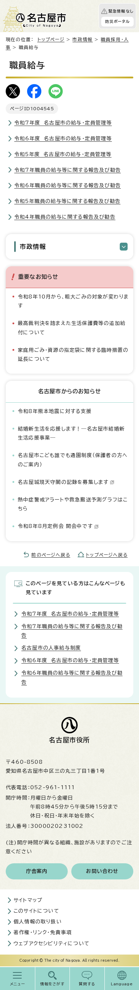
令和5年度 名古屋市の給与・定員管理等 (63, 154)
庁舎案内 (37, 871)
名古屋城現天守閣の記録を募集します (63, 482)
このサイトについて (36, 910)
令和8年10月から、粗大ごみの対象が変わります (73, 301)
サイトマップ (28, 900)
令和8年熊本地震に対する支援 (55, 411)
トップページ (51, 39)
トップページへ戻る (107, 555)
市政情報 (82, 39)
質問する (87, 984)
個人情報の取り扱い (38, 921)
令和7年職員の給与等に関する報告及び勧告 (67, 170)
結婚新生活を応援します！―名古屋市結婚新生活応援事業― (71, 433)
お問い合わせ (102, 871)
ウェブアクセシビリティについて (51, 943)
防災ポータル (117, 21)
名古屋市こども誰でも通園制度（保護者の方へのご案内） (73, 460)
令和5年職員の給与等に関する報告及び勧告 (67, 201)
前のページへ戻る (50, 555)
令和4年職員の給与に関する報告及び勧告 (64, 216)
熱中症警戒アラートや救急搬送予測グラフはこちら (73, 504)
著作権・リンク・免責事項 (43, 932)
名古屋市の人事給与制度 (51, 647)
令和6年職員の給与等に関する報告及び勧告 (67, 185)
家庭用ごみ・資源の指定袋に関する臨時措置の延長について (73, 354)
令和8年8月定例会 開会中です (55, 526)
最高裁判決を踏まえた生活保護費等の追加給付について (71, 328)
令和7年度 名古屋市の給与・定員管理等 (63, 122)
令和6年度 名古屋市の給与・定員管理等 (63, 138)
